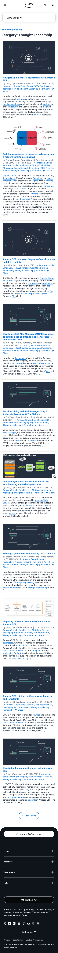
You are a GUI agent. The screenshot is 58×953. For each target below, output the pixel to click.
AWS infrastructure (42, 363)
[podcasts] (33, 924)
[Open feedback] (54, 476)
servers (12, 513)
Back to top (27, 932)
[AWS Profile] (53, 5)
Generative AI (9, 178)
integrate (49, 186)
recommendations (15, 797)
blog (45, 106)
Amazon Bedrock (11, 587)
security (15, 106)
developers (47, 283)
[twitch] (24, 924)
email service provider (13, 650)
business (21, 99)
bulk (53, 109)
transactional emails (16, 658)
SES (27, 280)
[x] (5, 924)
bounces (36, 714)
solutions (34, 193)
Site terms (18, 940)
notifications (21, 645)
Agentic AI (38, 178)
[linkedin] (14, 924)
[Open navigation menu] (4, 5)
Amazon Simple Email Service (33, 293)
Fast (51, 291)
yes (48, 371)
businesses (33, 283)
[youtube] (28, 924)
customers (48, 180)
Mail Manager (9, 432)
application (8, 653)
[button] (15, 17)
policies (47, 104)
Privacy (7, 940)
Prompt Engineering (25, 582)
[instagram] (19, 924)
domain (38, 114)
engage (35, 180)
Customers (20, 358)
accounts (32, 799)
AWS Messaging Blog (11, 29)
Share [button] (49, 170)
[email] (38, 924)
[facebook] (9, 924)
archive (33, 440)
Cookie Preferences (34, 940)
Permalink (45, 88)
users (17, 440)
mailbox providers (11, 104)
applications (17, 363)
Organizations (10, 175)
